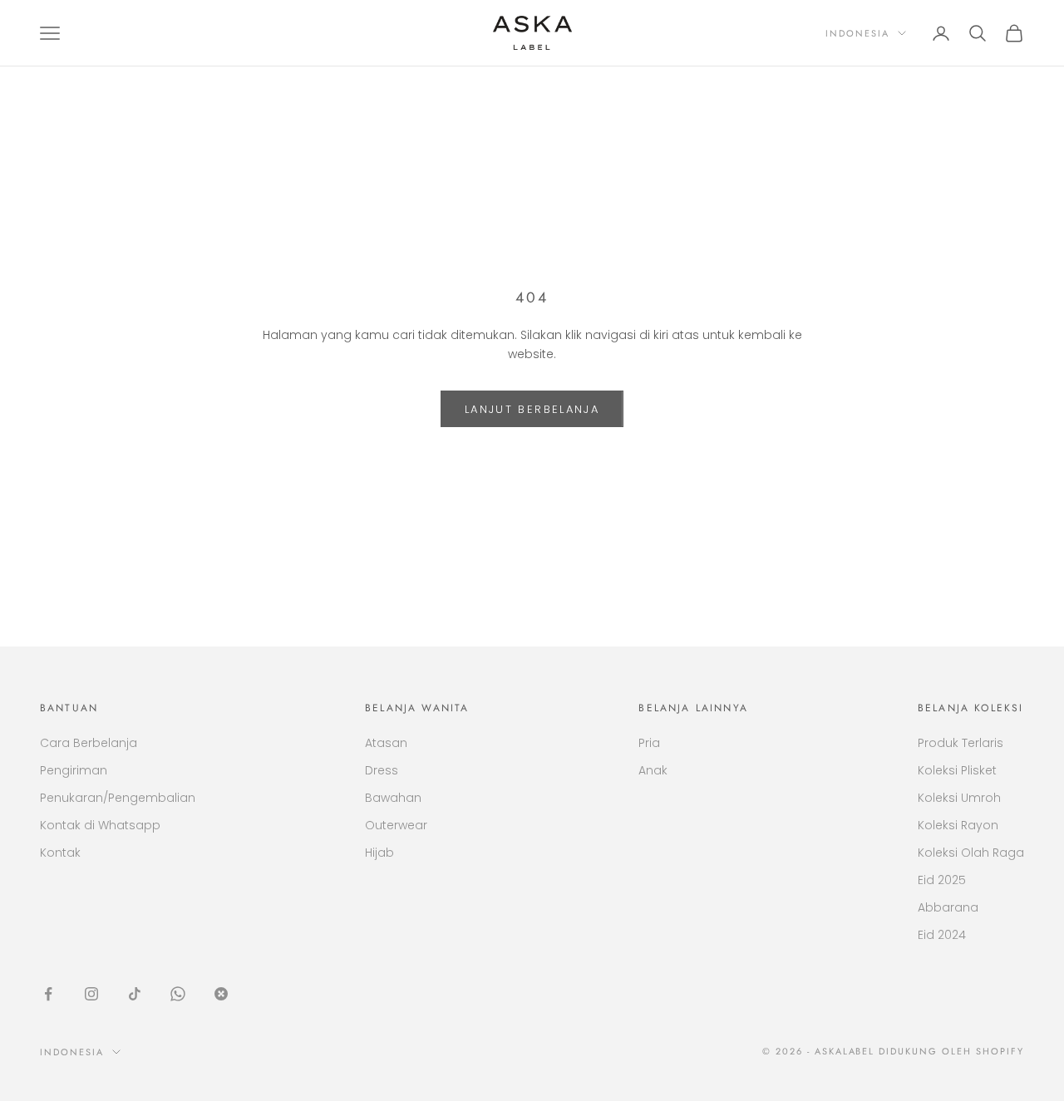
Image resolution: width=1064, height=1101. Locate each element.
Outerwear (396, 825)
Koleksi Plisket (957, 770)
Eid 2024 (942, 935)
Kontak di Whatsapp (100, 825)
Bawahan (393, 797)
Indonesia (857, 33)
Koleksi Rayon (958, 825)
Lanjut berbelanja (532, 409)
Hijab (379, 852)
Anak (652, 770)
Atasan (386, 743)
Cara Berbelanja (88, 743)
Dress (381, 770)
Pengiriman (73, 770)
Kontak (60, 852)
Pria (649, 743)
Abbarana (948, 907)
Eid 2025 (942, 880)
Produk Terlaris (960, 743)
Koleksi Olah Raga (971, 852)
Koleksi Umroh (959, 797)
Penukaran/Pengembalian (117, 797)
